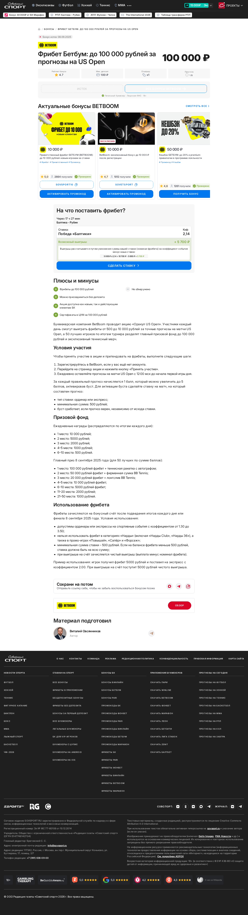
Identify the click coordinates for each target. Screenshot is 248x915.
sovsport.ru (213, 828)
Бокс (7, 721)
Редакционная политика (138, 658)
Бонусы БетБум (111, 690)
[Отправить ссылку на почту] (188, 586)
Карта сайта (236, 658)
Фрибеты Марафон (113, 791)
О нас (60, 658)
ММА (6, 729)
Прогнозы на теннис (212, 698)
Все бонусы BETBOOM (164, 88)
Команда (93, 658)
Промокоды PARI (112, 721)
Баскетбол (11, 744)
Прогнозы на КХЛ (210, 729)
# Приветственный (59, 162)
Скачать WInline (160, 690)
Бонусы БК (108, 673)
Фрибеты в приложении (68, 690)
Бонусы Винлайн (112, 682)
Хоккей (8, 690)
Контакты (75, 658)
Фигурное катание (15, 705)
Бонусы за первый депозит (70, 713)
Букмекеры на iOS (64, 760)
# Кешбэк (176, 162)
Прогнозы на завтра (212, 736)
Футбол (8, 682)
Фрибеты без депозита (67, 705)
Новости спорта (14, 673)
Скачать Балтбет (161, 752)
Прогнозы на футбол (212, 682)
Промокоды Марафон (115, 744)
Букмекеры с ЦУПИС (65, 744)
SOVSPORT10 (64, 184)
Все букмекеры (62, 721)
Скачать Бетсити (161, 729)
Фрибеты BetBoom (113, 783)
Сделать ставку (121, 265)
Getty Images (206, 836)
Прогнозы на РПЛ (210, 721)
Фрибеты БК (109, 752)
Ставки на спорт (63, 673)
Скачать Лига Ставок (163, 736)
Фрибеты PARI (110, 760)
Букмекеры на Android (67, 752)
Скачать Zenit (159, 744)
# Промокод (74, 162)
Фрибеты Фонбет (112, 767)
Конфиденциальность (174, 658)
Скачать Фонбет (160, 705)
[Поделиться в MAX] (169, 586)
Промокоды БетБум (114, 736)
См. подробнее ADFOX (170, 856)
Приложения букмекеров (166, 673)
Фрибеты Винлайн (113, 775)
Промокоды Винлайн (115, 729)
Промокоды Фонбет (114, 713)
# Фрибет (44, 162)
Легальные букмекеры (67, 729)
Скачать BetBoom (161, 698)
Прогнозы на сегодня (213, 673)
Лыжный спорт (13, 736)
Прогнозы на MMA (210, 713)
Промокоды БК (111, 705)
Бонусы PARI (109, 698)
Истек (82, 88)
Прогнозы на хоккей (212, 690)
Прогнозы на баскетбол (214, 705)
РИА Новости (223, 836)
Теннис (8, 698)
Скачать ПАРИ (159, 682)
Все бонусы (60, 682)
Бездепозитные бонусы (68, 698)
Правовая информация (208, 658)
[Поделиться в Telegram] (179, 586)
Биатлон (9, 713)
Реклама (110, 658)
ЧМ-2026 (9, 752)
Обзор (179, 605)
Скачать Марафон (161, 713)
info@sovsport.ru (57, 845)
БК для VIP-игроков (65, 736)
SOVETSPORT (124, 184)
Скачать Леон (159, 721)
